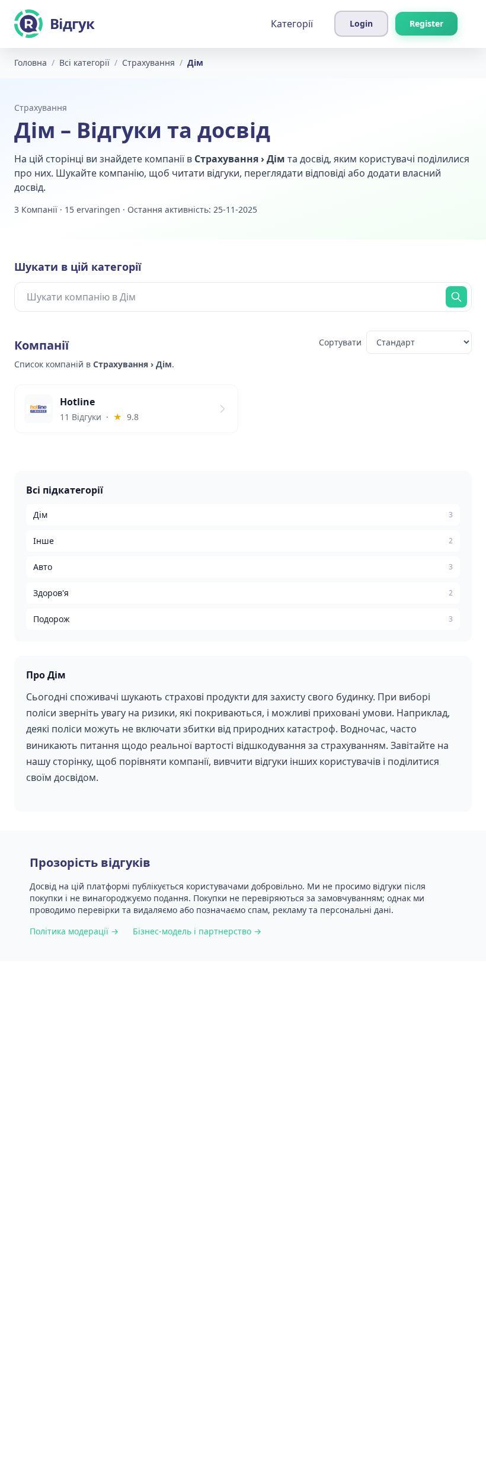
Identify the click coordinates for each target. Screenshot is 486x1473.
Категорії (292, 23)
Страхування (40, 107)
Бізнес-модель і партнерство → (197, 931)
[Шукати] (456, 297)
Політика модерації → (74, 931)
